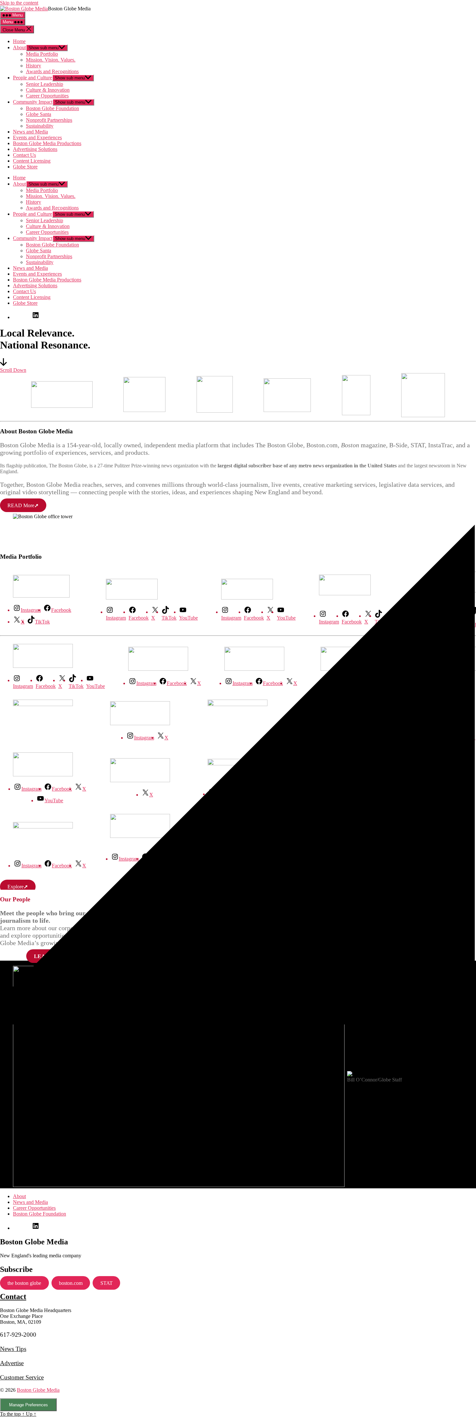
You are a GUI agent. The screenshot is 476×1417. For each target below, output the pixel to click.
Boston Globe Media (38, 1390)
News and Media (30, 131)
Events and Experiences (37, 137)
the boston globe (24, 1283)
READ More (23, 505)
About (19, 47)
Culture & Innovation (48, 90)
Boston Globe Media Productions (47, 143)
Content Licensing (32, 161)
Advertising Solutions (35, 149)
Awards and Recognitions (52, 71)
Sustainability (39, 126)
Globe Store (25, 166)
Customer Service (22, 1377)
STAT (106, 1283)
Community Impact (32, 102)
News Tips (13, 1348)
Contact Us (24, 155)
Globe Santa (38, 114)
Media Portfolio (42, 54)
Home (19, 41)
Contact (13, 1296)
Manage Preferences (28, 1404)
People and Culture (32, 77)
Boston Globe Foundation (52, 108)
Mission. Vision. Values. (50, 60)
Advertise (12, 1363)
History (33, 65)
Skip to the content (19, 3)
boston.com (71, 1283)
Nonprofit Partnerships (49, 120)
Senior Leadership (44, 84)
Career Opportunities (47, 95)
